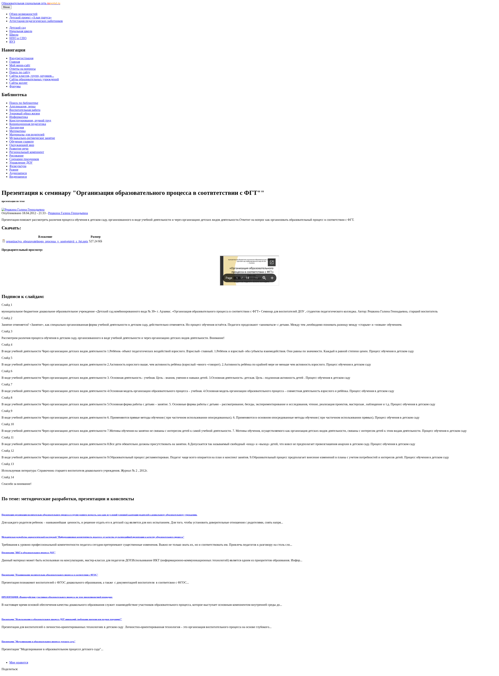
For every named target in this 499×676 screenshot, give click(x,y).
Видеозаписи (18, 176)
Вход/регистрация (21, 58)
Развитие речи (18, 148)
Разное (13, 169)
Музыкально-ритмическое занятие (32, 138)
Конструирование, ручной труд (30, 120)
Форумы (15, 86)
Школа (13, 34)
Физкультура (17, 166)
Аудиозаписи (18, 173)
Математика (17, 131)
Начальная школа (20, 31)
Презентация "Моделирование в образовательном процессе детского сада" (38, 641)
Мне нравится (18, 662)
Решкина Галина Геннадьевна (68, 213)
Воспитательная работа (24, 110)
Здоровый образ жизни (24, 113)
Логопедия (16, 127)
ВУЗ (12, 41)
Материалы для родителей (26, 134)
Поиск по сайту (19, 72)
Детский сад (17, 27)
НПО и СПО (18, 38)
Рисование (16, 155)
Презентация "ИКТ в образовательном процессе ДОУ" (29, 552)
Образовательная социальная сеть (31, 3)
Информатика (18, 117)
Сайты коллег (18, 82)
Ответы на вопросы (22, 68)
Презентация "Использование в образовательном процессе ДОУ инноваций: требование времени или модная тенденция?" (62, 619)
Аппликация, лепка (22, 106)
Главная (14, 61)
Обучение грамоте (21, 141)
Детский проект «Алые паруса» (30, 17)
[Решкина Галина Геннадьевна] (23, 209)
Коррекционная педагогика (27, 124)
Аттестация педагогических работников (36, 21)
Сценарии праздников (24, 159)
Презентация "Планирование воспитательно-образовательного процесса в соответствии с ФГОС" (50, 575)
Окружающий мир (21, 145)
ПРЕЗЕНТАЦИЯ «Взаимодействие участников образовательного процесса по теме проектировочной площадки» (57, 597)
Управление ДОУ (21, 162)
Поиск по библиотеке (23, 103)
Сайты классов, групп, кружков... (31, 75)
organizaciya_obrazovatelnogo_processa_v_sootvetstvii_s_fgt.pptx (47, 241)
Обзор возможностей (23, 14)
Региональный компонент (26, 152)
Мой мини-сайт (19, 65)
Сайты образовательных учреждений (34, 79)
